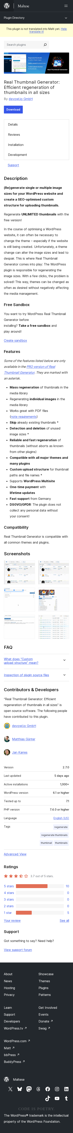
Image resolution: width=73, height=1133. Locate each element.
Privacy (9, 995)
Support (13, 165)
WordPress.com (17, 1041)
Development (17, 155)
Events (43, 1014)
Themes (44, 981)
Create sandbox (15, 340)
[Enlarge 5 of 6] (30, 620)
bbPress (12, 1055)
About (8, 974)
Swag (44, 1028)
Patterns (45, 995)
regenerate (61, 827)
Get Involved (48, 1008)
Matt (9, 1048)
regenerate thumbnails (54, 835)
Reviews (14, 135)
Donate (46, 1021)
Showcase (46, 974)
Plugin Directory (14, 17)
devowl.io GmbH (21, 99)
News (8, 981)
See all (64, 920)
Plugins (43, 988)
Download (13, 109)
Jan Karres (19, 752)
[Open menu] (67, 6)
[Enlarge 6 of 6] (64, 620)
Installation (16, 145)
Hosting (9, 988)
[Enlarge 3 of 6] (30, 593)
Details (13, 124)
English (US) (61, 818)
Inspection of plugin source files (26, 675)
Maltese (19, 1079)
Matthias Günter (23, 739)
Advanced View (15, 854)
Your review (12, 920)
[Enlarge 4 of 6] (64, 593)
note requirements (24, 417)
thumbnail (46, 842)
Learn (8, 1008)
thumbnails (61, 842)
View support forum (18, 950)
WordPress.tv (15, 1028)
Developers (12, 1021)
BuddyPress (14, 1062)
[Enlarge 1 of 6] (30, 566)
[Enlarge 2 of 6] (64, 566)
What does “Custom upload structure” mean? (21, 661)
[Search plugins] (45, 45)
